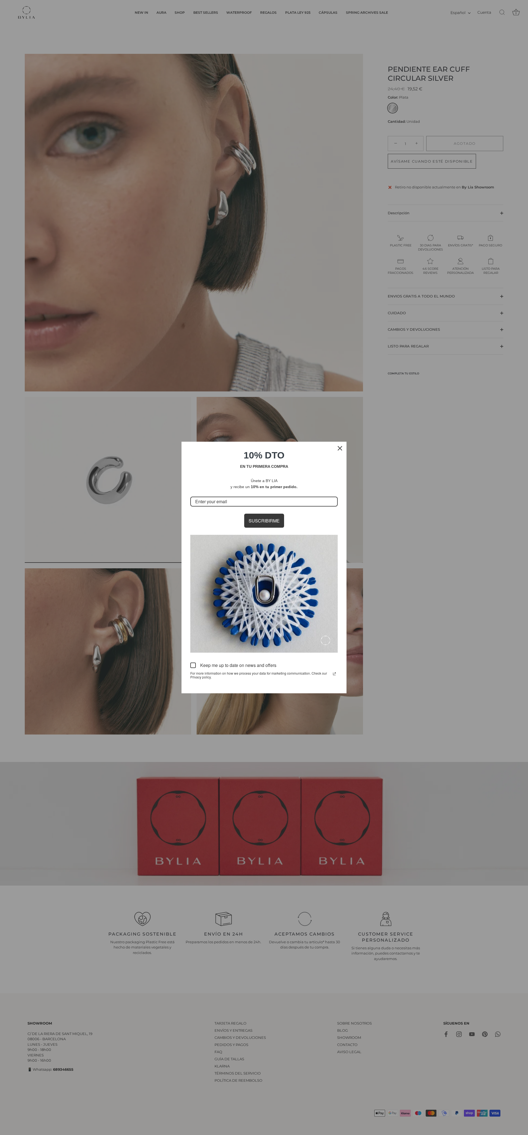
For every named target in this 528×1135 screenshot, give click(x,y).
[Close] (339, 448)
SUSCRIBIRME (264, 521)
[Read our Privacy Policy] (334, 674)
